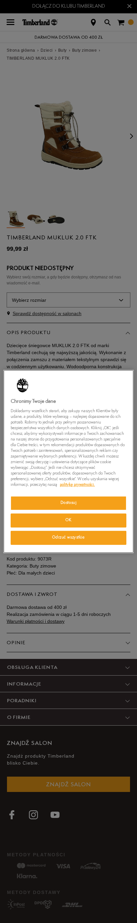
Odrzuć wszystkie (68, 538)
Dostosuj (69, 503)
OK (68, 520)
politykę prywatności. (77, 485)
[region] (68, 461)
